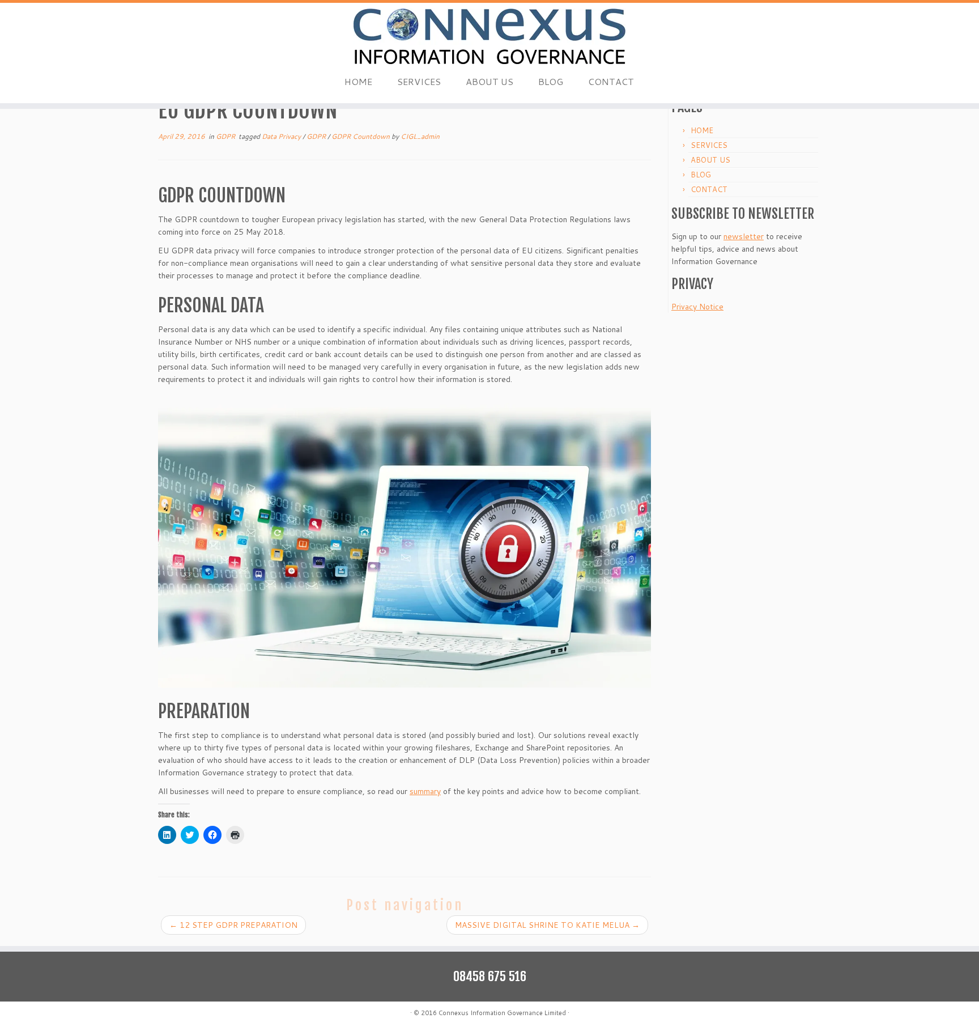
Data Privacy (282, 136)
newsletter (743, 236)
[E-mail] (165, 1014)
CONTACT (611, 81)
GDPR (226, 136)
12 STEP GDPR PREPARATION (233, 925)
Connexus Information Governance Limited (502, 1012)
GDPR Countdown (361, 136)
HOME (358, 81)
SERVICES (419, 81)
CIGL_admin (420, 136)
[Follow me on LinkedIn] (208, 1014)
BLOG (550, 81)
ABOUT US (489, 81)
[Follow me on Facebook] (193, 1014)
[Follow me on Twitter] (179, 1014)
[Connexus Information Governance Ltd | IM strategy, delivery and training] (489, 36)
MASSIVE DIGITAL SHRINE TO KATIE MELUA (547, 925)
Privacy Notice (697, 306)
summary (425, 791)
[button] (404, 543)
